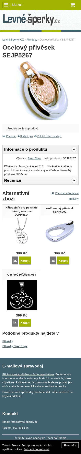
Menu (17, 5)
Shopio (62, 437)
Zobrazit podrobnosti (36, 449)
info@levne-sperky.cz (24, 421)
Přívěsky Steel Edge (14, 346)
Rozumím (70, 445)
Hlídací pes (26, 136)
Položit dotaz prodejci (49, 136)
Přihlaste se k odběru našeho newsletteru (28, 374)
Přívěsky (7, 341)
